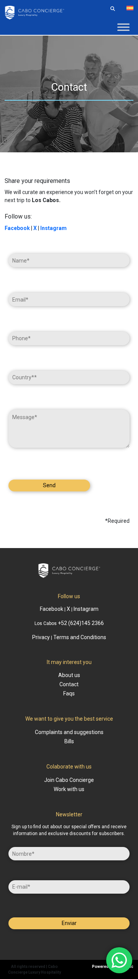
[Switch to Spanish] (130, 8)
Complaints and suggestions (69, 732)
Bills (69, 741)
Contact (69, 684)
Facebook (51, 609)
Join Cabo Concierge (69, 780)
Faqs (69, 693)
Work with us (69, 789)
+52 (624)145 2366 (81, 623)
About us (69, 675)
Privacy (41, 637)
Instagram (53, 228)
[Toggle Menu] (123, 27)
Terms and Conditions (79, 637)
